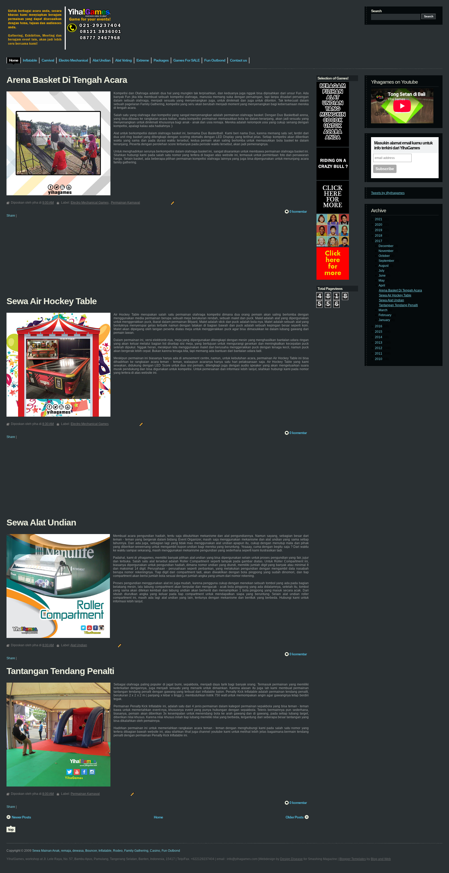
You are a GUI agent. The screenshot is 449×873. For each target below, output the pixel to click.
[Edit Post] (172, 202)
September (387, 261)
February (385, 315)
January (385, 320)
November (386, 251)
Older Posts (294, 817)
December (386, 246)
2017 (379, 241)
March (383, 310)
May (382, 280)
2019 (379, 230)
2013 (379, 342)
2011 (379, 353)
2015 (379, 332)
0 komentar (298, 211)
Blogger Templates (352, 859)
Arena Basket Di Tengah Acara (400, 290)
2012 (379, 348)
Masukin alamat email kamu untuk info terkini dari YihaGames (403, 145)
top (11, 829)
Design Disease (291, 859)
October (385, 256)
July (382, 270)
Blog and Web (381, 859)
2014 (379, 337)
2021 (379, 219)
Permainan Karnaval (125, 202)
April (382, 285)
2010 (379, 359)
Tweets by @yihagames (388, 193)
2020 (379, 224)
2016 (379, 326)
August (384, 266)
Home (158, 817)
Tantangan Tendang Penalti (398, 305)
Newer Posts (21, 817)
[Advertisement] (157, 260)
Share (10, 215)
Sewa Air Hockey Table (395, 295)
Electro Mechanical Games (90, 202)
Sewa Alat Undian (391, 300)
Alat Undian (78, 645)
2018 (379, 235)
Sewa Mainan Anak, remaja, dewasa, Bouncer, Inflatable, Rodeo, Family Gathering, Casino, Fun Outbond (106, 850)
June (382, 275)
